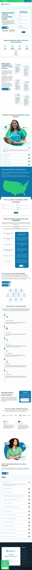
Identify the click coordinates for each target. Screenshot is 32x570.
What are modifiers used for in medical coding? (9, 532)
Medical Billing (24, 552)
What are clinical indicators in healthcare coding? (9, 518)
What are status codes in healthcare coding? (9, 536)
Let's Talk (21, 265)
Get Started (4, 27)
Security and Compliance (6, 161)
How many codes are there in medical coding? (9, 514)
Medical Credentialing (25, 557)
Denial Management (25, 550)
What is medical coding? (6, 482)
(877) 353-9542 (5, 0)
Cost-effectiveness (5, 158)
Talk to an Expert (5, 285)
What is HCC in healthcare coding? (7, 503)
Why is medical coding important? (7, 492)
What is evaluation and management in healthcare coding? (11, 506)
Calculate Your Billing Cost (24, 400)
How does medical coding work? (7, 488)
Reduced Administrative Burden (7, 164)
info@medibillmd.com (6, 1)
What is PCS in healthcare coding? (7, 511)
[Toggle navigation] (30, 4)
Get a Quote (27, 1)
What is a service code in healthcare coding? (9, 529)
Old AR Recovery (24, 559)
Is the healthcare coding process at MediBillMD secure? (10, 499)
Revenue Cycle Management (26, 561)
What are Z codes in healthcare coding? (8, 525)
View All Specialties (5, 282)
